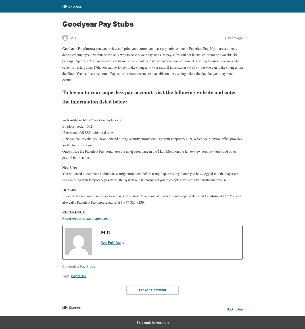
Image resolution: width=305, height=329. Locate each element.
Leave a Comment (152, 290)
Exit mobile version (152, 322)
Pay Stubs (87, 266)
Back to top (235, 309)
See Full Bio (111, 242)
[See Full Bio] (124, 242)
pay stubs (78, 276)
